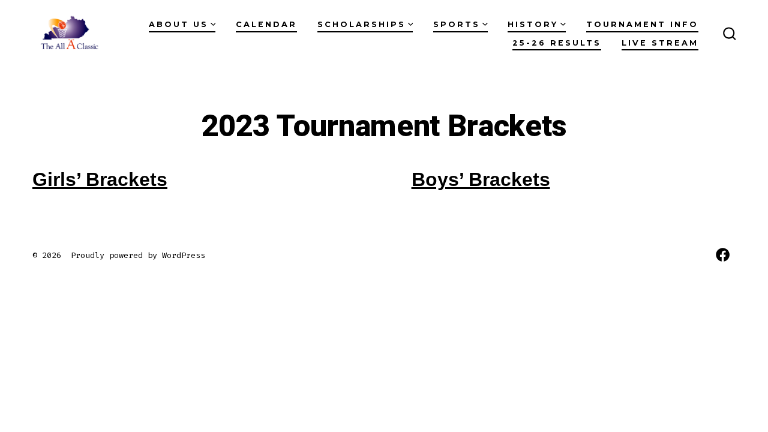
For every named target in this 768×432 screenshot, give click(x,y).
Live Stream (660, 42)
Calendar (266, 24)
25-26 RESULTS (556, 42)
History (533, 24)
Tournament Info (642, 24)
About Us (178, 24)
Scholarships (361, 24)
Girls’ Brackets (99, 179)
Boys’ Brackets (481, 179)
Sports (456, 24)
